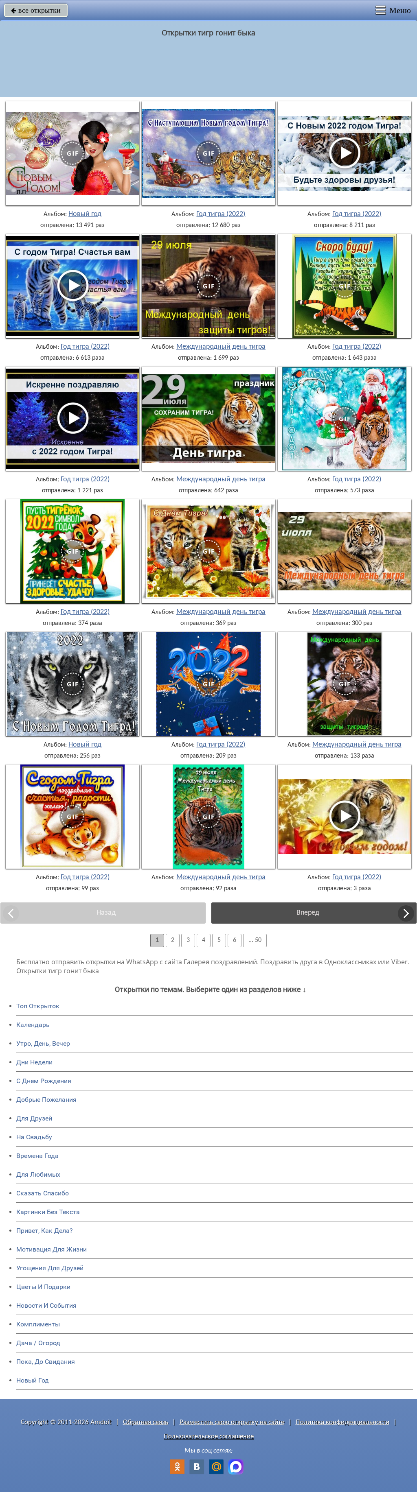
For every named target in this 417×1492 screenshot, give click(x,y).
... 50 (254, 940)
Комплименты (38, 1324)
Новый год (84, 214)
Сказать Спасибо (42, 1193)
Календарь (33, 1025)
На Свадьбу (34, 1137)
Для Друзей (34, 1118)
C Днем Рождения (43, 1081)
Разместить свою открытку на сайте (232, 1422)
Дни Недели (34, 1062)
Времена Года (37, 1156)
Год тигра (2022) (220, 214)
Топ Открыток (37, 1006)
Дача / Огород (38, 1343)
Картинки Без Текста (48, 1212)
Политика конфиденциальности (342, 1422)
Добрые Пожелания (46, 1099)
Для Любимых (38, 1174)
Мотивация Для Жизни (51, 1249)
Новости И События (46, 1305)
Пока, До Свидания (45, 1361)
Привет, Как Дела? (44, 1230)
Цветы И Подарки (43, 1287)
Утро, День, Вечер (43, 1043)
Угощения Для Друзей (49, 1268)
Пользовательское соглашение (209, 1436)
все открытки (36, 10)
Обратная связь (145, 1422)
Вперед (307, 913)
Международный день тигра (221, 347)
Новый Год (32, 1380)
